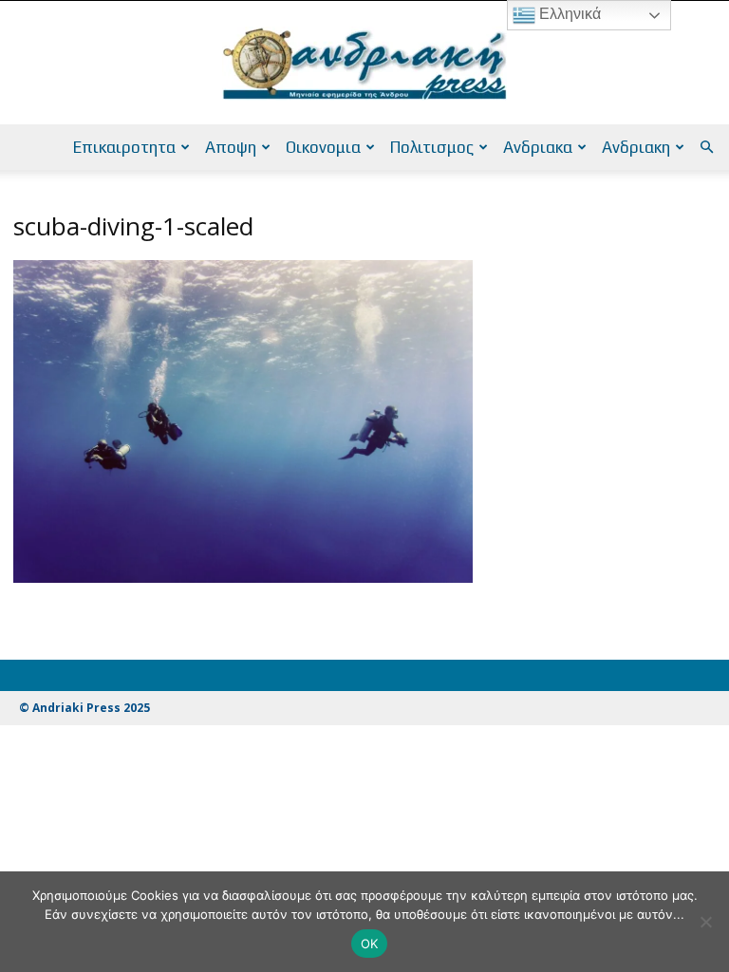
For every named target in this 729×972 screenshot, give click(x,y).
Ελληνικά (568, 14)
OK (370, 943)
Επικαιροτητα (124, 147)
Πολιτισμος (432, 147)
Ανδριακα (537, 147)
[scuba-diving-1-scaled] (243, 578)
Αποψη (230, 147)
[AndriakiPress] (364, 64)
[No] (705, 921)
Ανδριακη (636, 147)
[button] (706, 148)
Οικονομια (323, 147)
